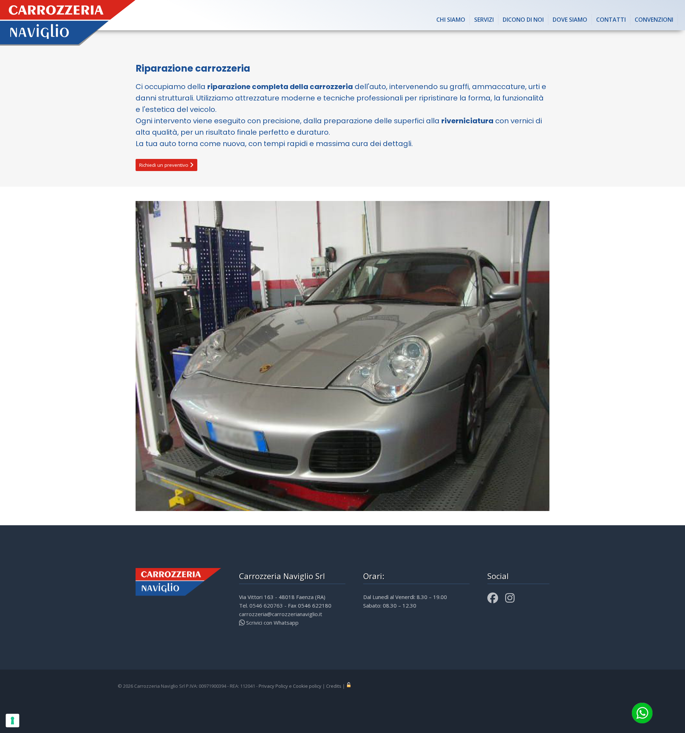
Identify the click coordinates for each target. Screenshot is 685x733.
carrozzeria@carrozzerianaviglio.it (280, 614)
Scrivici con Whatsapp (272, 622)
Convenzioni (654, 20)
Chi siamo (450, 20)
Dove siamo (570, 20)
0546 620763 (266, 605)
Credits (333, 686)
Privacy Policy (273, 686)
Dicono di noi (523, 20)
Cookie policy (307, 686)
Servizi (484, 20)
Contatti (611, 20)
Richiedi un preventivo (164, 165)
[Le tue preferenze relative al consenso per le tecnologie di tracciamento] (12, 720)
